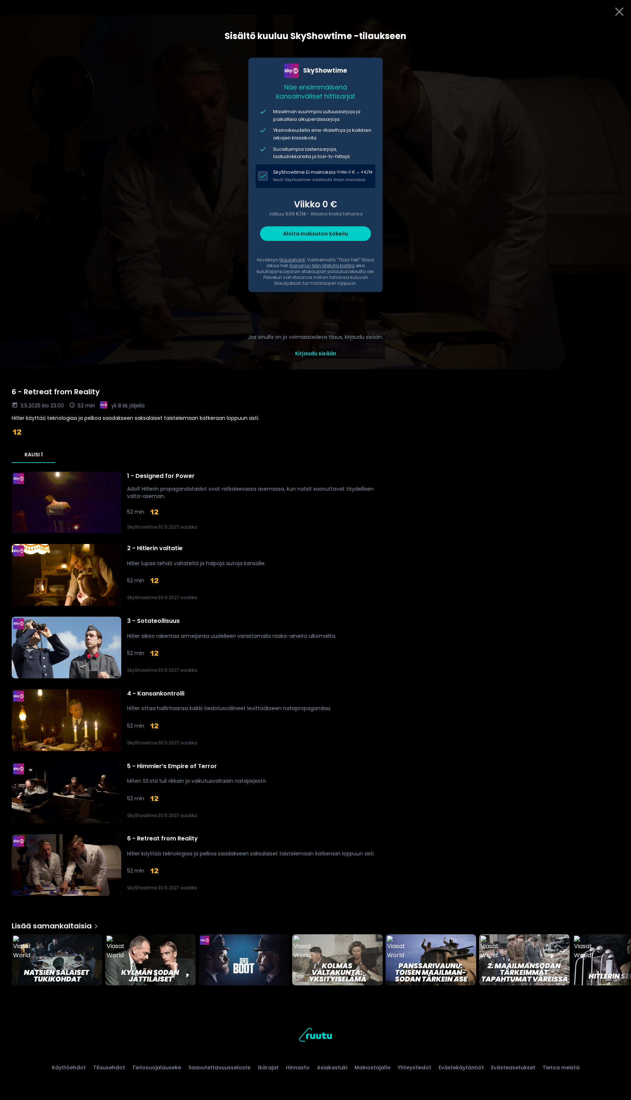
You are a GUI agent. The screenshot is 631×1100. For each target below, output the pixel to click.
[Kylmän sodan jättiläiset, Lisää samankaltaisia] (150, 960)
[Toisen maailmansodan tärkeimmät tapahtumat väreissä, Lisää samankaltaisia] (524, 960)
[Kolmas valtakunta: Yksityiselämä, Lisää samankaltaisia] (337, 960)
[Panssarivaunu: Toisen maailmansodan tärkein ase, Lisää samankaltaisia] (431, 960)
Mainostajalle (372, 1067)
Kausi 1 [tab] (33, 454)
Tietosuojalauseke (156, 1067)
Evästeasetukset (513, 1067)
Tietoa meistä (561, 1067)
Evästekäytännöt (461, 1067)
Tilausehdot (109, 1067)
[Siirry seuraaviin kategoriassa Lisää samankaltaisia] (619, 960)
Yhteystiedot (414, 1067)
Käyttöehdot (69, 1067)
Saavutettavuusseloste (219, 1067)
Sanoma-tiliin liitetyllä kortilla (322, 265)
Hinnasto (298, 1067)
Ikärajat (268, 1067)
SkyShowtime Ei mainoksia (304, 172)
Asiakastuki (332, 1067)
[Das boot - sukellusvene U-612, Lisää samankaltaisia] (244, 960)
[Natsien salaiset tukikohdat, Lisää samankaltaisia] (57, 960)
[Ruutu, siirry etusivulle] (315, 1036)
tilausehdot (292, 260)
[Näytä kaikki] (315, 958)
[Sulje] (619, 11)
